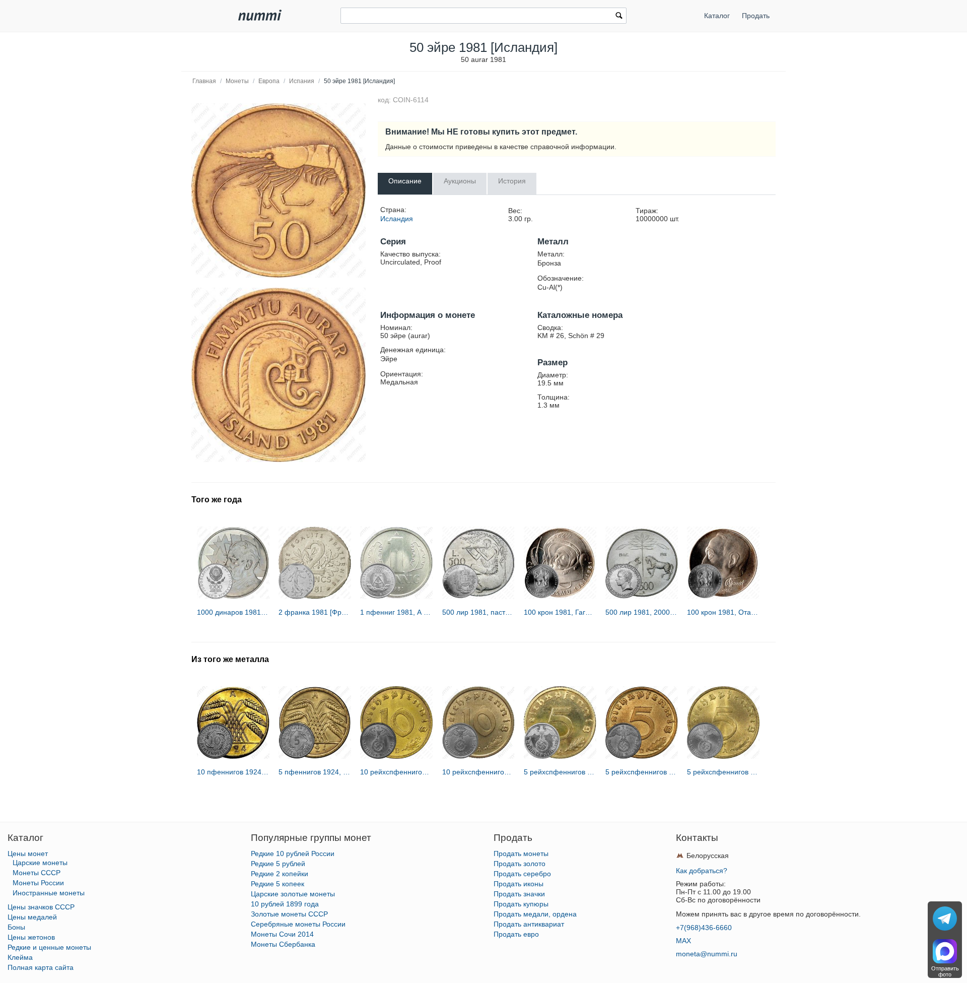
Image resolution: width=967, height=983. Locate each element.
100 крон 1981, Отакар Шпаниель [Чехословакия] (723, 612)
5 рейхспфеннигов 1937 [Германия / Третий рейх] (723, 772)
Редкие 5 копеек (277, 884)
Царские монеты (40, 863)
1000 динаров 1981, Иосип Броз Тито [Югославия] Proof (233, 612)
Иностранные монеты (49, 893)
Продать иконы (518, 884)
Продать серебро (522, 874)
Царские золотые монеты (293, 894)
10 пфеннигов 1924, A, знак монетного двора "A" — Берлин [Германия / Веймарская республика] (233, 772)
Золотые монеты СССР (289, 914)
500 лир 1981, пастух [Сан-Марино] (478, 612)
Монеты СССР (36, 873)
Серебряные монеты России (298, 924)
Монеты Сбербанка (283, 944)
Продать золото (519, 864)
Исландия (396, 219)
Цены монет (28, 853)
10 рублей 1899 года (285, 904)
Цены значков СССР (41, 907)
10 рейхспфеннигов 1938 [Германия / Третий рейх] (396, 772)
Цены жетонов (31, 937)
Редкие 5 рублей (278, 864)
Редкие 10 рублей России (292, 853)
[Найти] (619, 16)
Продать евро (516, 934)
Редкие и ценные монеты (49, 947)
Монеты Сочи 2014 (282, 934)
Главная (204, 81)
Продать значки (519, 894)
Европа (269, 81)
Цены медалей (32, 917)
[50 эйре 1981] (278, 190)
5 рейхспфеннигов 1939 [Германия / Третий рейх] (641, 772)
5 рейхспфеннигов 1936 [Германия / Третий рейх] (560, 772)
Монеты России (38, 883)
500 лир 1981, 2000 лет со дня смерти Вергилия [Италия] (641, 612)
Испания (301, 81)
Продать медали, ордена (535, 914)
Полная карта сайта (41, 967)
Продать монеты (521, 853)
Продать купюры (521, 904)
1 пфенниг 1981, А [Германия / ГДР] (396, 612)
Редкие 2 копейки (279, 874)
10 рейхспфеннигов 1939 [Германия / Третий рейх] (478, 772)
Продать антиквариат (529, 924)
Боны (16, 927)
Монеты (237, 81)
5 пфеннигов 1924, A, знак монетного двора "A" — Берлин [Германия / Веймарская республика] (315, 772)
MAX (683, 941)
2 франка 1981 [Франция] (315, 612)
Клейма (20, 957)
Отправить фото (945, 971)
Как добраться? (701, 871)
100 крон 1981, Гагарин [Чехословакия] (560, 612)
